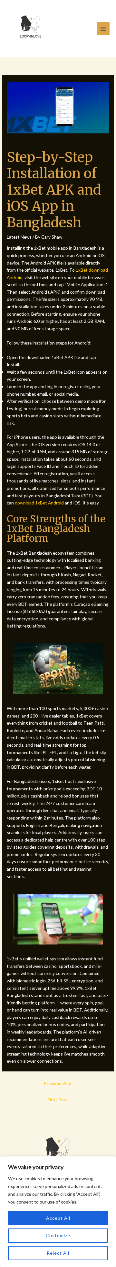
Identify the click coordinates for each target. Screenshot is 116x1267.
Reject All (58, 1253)
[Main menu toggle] (103, 28)
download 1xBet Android (39, 502)
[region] (58, 1211)
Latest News (19, 237)
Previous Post (58, 1083)
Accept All (58, 1218)
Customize (58, 1235)
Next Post (58, 1099)
